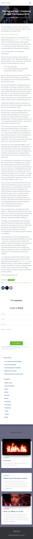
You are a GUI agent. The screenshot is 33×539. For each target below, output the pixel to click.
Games (6, 389)
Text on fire (7, 460)
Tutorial (6, 414)
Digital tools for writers (10, 370)
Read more (9, 488)
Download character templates (12, 367)
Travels (6, 411)
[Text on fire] (16, 447)
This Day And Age (26, 282)
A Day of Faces (25, 261)
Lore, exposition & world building (12, 361)
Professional (7, 404)
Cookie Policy (16, 531)
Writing (6, 417)
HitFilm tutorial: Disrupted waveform (15, 478)
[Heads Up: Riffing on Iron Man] (16, 499)
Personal (6, 395)
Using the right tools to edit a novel (13, 374)
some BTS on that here (20, 40)
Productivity (7, 401)
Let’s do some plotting (10, 364)
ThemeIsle (22, 535)
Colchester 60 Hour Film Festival (13, 282)
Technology (7, 407)
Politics (6, 398)
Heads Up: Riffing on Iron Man (13, 511)
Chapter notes (8, 382)
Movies (6, 392)
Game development (9, 386)
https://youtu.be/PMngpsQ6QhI (9, 34)
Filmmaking (11, 279)
